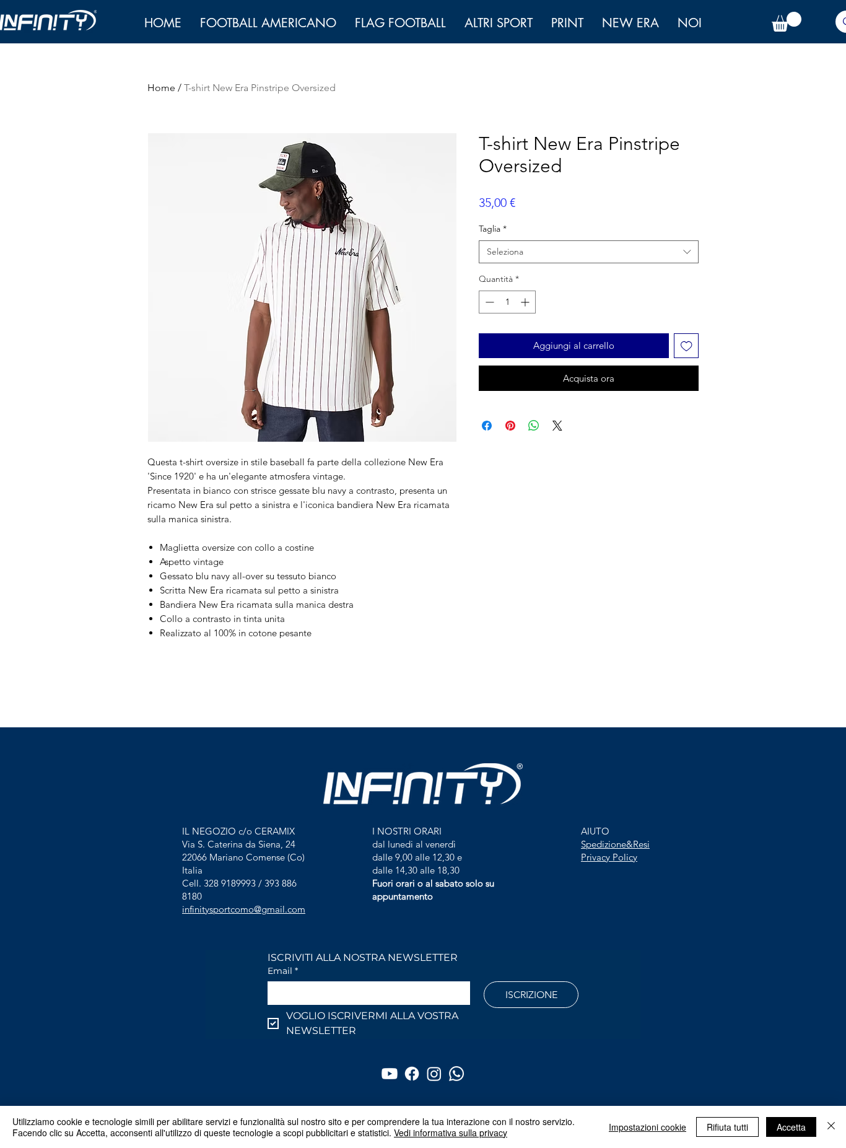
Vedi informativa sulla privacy (450, 1132)
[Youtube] (389, 1073)
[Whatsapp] (456, 1073)
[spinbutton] (507, 302)
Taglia (493, 228)
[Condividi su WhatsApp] (533, 425)
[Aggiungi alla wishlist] (686, 346)
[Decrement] (488, 302)
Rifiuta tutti (727, 1127)
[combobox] (589, 252)
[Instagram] (434, 1073)
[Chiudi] (831, 1127)
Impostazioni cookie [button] (647, 1127)
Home (161, 88)
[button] (689, 23)
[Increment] (526, 302)
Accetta (791, 1127)
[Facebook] (412, 1073)
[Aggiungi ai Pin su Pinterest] (510, 425)
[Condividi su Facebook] (486, 425)
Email (283, 971)
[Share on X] (557, 425)
